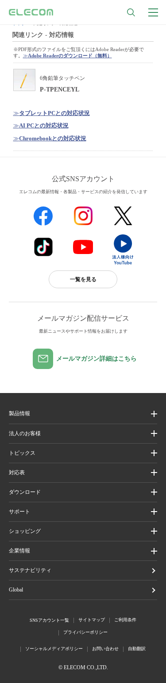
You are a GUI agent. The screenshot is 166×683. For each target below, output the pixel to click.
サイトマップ (91, 619)
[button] (83, 453)
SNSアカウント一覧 (49, 620)
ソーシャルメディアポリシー (54, 648)
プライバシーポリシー (85, 632)
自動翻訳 (137, 648)
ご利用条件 (125, 619)
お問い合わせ (105, 648)
